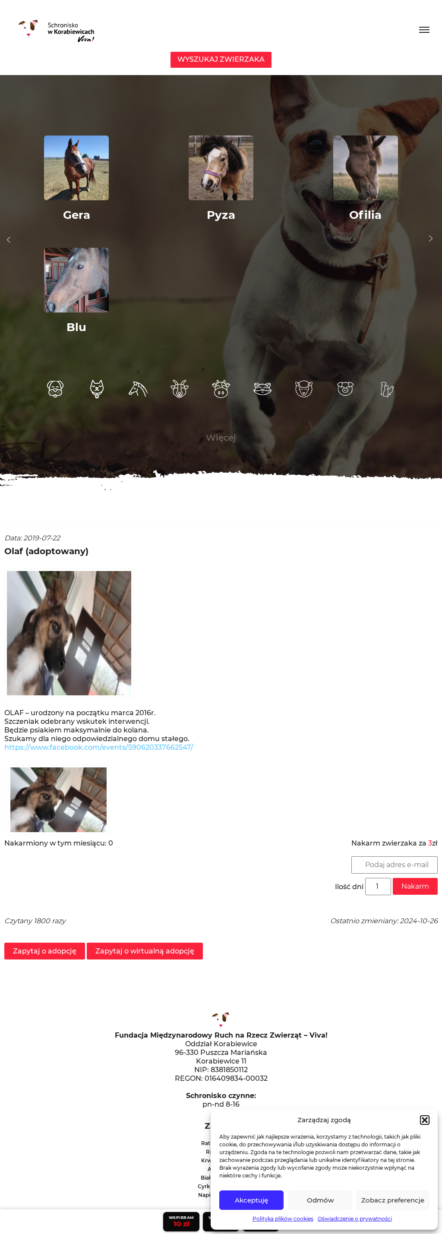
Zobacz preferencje (392, 1200)
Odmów (320, 1200)
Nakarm (415, 886)
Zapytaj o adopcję (44, 951)
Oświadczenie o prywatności (355, 1218)
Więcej (221, 437)
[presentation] (8, 240)
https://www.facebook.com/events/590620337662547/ (98, 747)
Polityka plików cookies (283, 1218)
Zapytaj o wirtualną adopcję (144, 951)
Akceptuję (251, 1200)
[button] (424, 1120)
